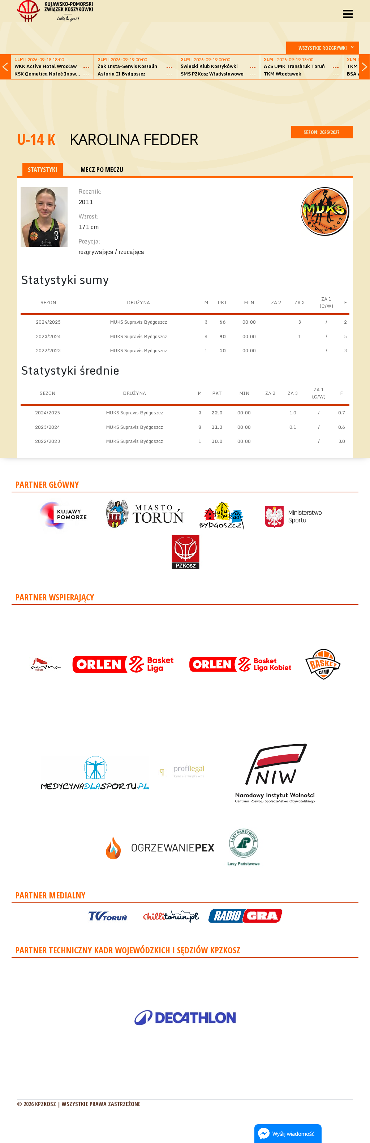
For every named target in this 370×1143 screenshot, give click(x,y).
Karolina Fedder (134, 139)
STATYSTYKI (42, 169)
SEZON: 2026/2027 (322, 132)
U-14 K (36, 139)
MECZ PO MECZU (102, 169)
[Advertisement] (185, 101)
